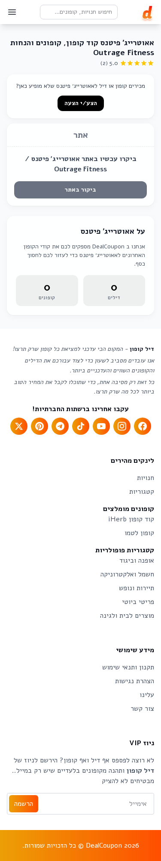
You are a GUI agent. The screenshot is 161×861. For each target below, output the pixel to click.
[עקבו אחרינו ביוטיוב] (101, 426)
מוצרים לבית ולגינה (127, 615)
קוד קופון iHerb (131, 519)
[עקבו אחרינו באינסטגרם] (122, 426)
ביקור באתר (80, 190)
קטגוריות (141, 491)
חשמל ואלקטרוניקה (127, 574)
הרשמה (23, 803)
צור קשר (142, 708)
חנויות (145, 478)
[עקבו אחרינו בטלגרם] (60, 426)
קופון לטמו (139, 533)
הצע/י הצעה (80, 103)
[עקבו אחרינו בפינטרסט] (39, 426)
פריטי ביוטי (138, 602)
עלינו (147, 695)
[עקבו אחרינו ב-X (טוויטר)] (18, 426)
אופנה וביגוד (136, 560)
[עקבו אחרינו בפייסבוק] (142, 426)
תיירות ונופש (136, 588)
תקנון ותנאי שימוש (128, 667)
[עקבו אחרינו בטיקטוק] (80, 426)
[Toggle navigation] (12, 12)
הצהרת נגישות (134, 681)
